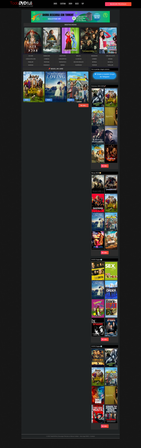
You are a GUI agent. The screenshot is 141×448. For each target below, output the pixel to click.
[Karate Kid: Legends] (89, 40)
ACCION (30, 56)
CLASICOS (78, 59)
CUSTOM (63, 3)
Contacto (92, 436)
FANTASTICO (62, 62)
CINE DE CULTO (110, 56)
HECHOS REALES (78, 62)
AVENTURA (62, 56)
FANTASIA (46, 62)
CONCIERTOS (62, 59)
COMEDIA (46, 59)
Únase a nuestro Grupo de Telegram (105, 75)
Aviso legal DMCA (84, 436)
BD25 (77, 3)
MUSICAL (110, 62)
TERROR (94, 65)
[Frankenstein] (51, 40)
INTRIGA (94, 62)
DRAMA (110, 59)
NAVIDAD (30, 65)
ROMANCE (47, 65)
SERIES (62, 65)
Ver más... (105, 166)
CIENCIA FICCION (30, 59)
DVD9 (70, 3)
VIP (83, 3)
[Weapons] (108, 40)
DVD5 (55, 3)
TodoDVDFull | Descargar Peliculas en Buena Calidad (64, 436)
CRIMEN (94, 59)
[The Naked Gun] (70, 40)
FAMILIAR (30, 62)
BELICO (78, 56)
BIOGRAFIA (94, 56)
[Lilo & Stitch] (33, 40)
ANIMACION (46, 56)
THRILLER (110, 65)
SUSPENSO (78, 65)
